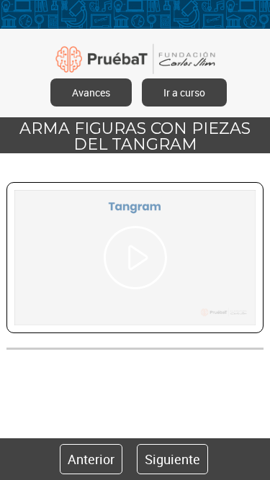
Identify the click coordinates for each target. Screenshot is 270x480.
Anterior (91, 459)
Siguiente (172, 459)
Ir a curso (184, 92)
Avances (91, 92)
